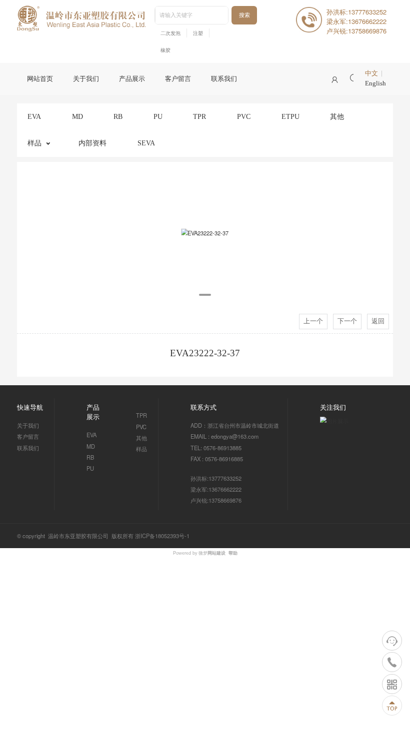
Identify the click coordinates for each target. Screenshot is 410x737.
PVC (243, 116)
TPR (199, 116)
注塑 (198, 33)
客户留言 (178, 78)
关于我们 (86, 78)
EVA (34, 116)
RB (118, 116)
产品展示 (132, 78)
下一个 (347, 321)
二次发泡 (170, 33)
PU (158, 116)
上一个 (313, 321)
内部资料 (92, 143)
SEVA (146, 143)
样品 (35, 143)
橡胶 (165, 50)
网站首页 (40, 78)
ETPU (291, 116)
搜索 (244, 15)
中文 (371, 73)
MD (77, 116)
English (375, 83)
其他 (337, 116)
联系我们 (224, 78)
